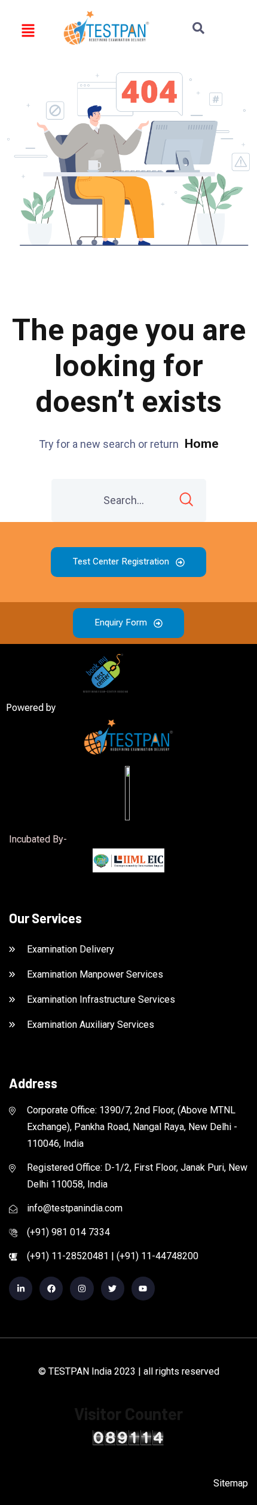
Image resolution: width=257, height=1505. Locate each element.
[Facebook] (51, 1288)
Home (202, 443)
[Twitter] (112, 1288)
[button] (28, 29)
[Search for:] (128, 500)
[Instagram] (81, 1288)
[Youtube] (143, 1288)
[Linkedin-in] (20, 1288)
